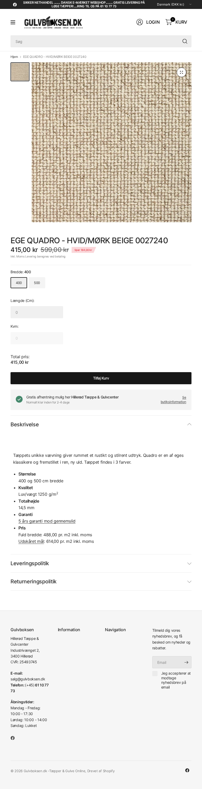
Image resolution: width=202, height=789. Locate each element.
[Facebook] (15, 4)
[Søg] (184, 41)
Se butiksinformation (173, 399)
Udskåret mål (31, 541)
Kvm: (15, 326)
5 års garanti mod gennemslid (46, 521)
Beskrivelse (25, 424)
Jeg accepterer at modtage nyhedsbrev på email (176, 680)
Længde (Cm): (22, 300)
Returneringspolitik (34, 581)
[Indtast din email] (186, 662)
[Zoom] (181, 72)
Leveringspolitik (30, 563)
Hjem (14, 56)
